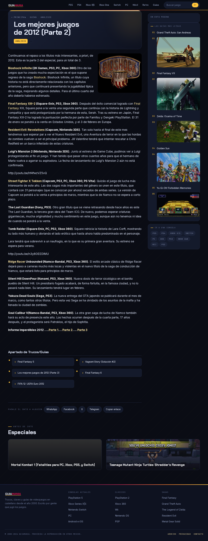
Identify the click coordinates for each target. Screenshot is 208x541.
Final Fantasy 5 (26, 361)
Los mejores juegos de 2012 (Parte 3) (38, 372)
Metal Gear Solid (171, 521)
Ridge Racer (16, 261)
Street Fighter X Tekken (25, 181)
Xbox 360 (183, 239)
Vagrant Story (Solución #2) (100, 361)
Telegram (94, 409)
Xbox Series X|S (77, 503)
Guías (156, 5)
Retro (146, 5)
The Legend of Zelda (173, 509)
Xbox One (104, 5)
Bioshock (40, 77)
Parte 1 (53, 330)
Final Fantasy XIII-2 (21, 103)
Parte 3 (82, 330)
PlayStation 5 (75, 497)
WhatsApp (51, 409)
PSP (117, 521)
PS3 (171, 239)
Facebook (69, 409)
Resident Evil (169, 515)
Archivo (172, 534)
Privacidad (185, 534)
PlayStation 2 (122, 497)
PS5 (71, 5)
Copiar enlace (113, 409)
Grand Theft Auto (171, 503)
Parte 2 (67, 330)
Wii (154, 244)
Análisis (46, 17)
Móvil (135, 5)
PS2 (163, 244)
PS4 (79, 5)
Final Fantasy (169, 497)
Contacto (198, 534)
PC (126, 5)
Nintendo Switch (77, 509)
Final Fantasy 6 (93, 372)
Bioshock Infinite (20, 68)
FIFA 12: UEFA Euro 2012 (31, 383)
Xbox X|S (90, 5)
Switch (117, 5)
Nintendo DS (122, 515)
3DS (162, 239)
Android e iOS (75, 521)
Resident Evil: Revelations (26, 129)
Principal (20, 17)
